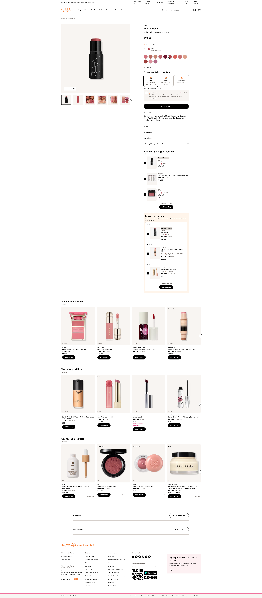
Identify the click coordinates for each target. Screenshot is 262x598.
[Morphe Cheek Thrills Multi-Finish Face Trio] (78, 331)
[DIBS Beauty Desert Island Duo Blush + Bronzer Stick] (184, 331)
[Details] (166, 126)
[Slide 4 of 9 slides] (102, 100)
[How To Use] (166, 132)
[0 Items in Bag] (199, 10)
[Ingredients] (166, 138)
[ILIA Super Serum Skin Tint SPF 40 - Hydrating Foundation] (78, 468)
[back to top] (256, 592)
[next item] (130, 99)
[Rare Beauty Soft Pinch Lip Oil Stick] (113, 398)
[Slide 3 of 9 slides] (90, 100)
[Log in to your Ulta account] (194, 10)
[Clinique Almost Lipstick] (148, 400)
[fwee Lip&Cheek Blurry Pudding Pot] (148, 468)
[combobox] (166, 50)
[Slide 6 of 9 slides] (125, 100)
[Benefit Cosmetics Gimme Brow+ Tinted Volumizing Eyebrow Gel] (184, 398)
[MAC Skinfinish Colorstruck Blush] (113, 468)
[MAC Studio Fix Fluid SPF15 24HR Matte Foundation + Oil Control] (78, 399)
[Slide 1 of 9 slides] (66, 100)
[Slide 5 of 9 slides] (113, 100)
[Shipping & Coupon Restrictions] (166, 144)
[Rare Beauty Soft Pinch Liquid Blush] (113, 331)
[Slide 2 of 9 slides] (78, 100)
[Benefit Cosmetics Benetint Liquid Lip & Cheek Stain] (148, 331)
